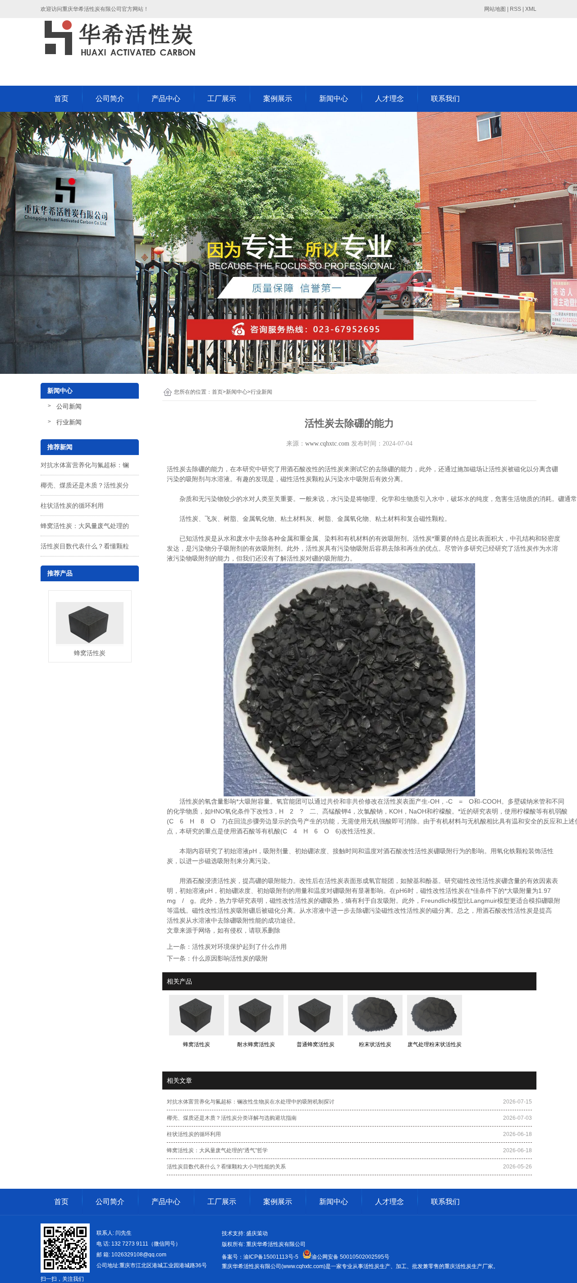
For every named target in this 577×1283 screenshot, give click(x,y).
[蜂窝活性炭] (90, 624)
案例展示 (277, 98)
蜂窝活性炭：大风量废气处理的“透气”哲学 (217, 1150)
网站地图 (495, 9)
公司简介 (110, 98)
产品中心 (165, 98)
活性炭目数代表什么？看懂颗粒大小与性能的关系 (226, 1166)
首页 (61, 98)
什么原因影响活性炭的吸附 (230, 958)
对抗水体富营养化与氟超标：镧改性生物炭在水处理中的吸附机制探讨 (250, 1102)
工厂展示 (221, 98)
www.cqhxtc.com (327, 443)
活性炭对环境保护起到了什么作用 (239, 946)
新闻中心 (333, 98)
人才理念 (389, 98)
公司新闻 (69, 406)
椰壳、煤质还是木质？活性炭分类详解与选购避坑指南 (232, 1118)
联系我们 (445, 98)
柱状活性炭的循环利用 (72, 505)
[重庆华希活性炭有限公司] (288, 38)
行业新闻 (69, 422)
